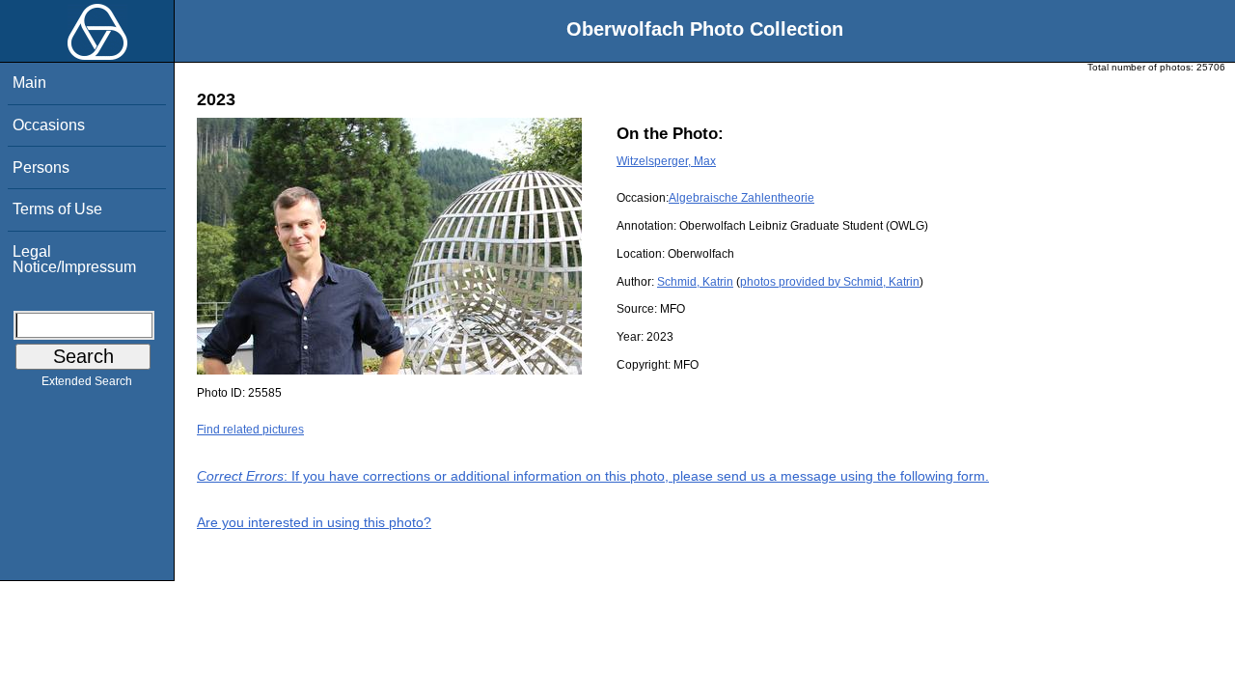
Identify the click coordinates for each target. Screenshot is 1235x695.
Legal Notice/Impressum (74, 259)
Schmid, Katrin (695, 282)
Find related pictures (250, 429)
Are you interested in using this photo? (314, 522)
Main (29, 82)
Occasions (49, 125)
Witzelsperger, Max (666, 161)
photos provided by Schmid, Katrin (829, 282)
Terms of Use (57, 209)
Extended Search (86, 381)
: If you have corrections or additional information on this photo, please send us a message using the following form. (593, 476)
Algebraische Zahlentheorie (741, 198)
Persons (41, 167)
